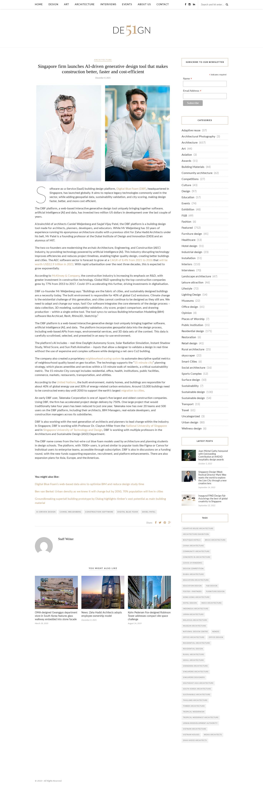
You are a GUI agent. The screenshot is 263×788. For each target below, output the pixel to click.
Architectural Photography (198, 136)
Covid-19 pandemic (192, 563)
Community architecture (197, 173)
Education (188, 197)
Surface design (191, 380)
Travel (185, 410)
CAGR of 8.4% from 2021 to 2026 (131, 260)
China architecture (193, 546)
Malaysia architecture (195, 620)
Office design (190, 307)
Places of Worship (193, 319)
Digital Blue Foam (127, 512)
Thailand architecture (195, 700)
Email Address (192, 91)
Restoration (189, 337)
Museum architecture (194, 626)
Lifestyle (187, 288)
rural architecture (193, 654)
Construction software (99, 512)
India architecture (211, 603)
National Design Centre (195, 632)
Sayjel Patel (148, 512)
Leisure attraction (192, 282)
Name (187, 78)
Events (127, 4)
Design (53, 4)
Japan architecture (193, 614)
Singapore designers (194, 677)
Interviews (108, 4)
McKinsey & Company (66, 275)
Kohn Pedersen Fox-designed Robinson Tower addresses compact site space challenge (149, 616)
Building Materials (193, 167)
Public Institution (192, 325)
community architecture (196, 551)
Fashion (186, 221)
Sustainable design (193, 392)
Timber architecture (194, 706)
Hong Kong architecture (196, 597)
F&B (184, 215)
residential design (193, 649)
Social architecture (193, 367)
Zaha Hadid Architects (195, 740)
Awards (186, 161)
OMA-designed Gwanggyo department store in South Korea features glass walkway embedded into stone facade (56, 616)
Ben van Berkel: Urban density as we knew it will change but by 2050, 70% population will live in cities (99, 491)
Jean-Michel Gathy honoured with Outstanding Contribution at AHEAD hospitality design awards (213, 455)
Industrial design (192, 252)
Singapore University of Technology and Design (72, 430)
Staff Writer (66, 539)
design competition (193, 569)
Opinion (187, 313)
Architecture (85, 4)
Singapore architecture (195, 672)
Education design (192, 586)
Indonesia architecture (195, 609)
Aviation (187, 155)
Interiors (187, 264)
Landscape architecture (196, 276)
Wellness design (192, 428)
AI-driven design (46, 512)
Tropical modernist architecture (200, 717)
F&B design (211, 586)
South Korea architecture (197, 689)
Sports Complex (192, 374)
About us (144, 4)
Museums (188, 301)
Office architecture (193, 637)
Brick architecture (215, 540)
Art (66, 4)
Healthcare (188, 240)
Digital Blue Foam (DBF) (131, 189)
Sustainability (190, 386)
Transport (188, 404)
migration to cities (132, 390)
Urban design (190, 422)
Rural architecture (193, 349)
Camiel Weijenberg (70, 512)
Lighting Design (191, 294)
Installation (189, 258)
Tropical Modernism (193, 712)
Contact (163, 4)
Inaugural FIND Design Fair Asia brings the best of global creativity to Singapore (213, 499)
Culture (186, 185)
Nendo (215, 632)
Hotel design (189, 246)
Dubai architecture (193, 574)
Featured (187, 228)
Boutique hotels (192, 540)
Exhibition (188, 209)
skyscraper (188, 355)
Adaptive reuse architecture (198, 528)
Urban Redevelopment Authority (200, 723)
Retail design (189, 343)
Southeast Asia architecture (198, 683)
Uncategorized (191, 416)
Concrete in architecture (196, 557)
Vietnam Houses (191, 735)
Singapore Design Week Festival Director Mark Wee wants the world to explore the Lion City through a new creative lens (212, 478)
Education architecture (196, 580)
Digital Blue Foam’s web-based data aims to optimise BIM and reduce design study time (89, 484)
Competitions (190, 179)
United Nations (66, 382)
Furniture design (192, 234)
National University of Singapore (146, 426)
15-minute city (143, 362)
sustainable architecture (196, 694)
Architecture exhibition (196, 534)
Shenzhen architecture (195, 666)
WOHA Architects (213, 735)
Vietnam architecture (194, 729)
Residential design (193, 331)
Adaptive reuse (191, 130)
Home (39, 4)
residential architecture (196, 643)
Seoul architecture (193, 660)
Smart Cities (189, 361)
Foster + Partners (192, 591)
